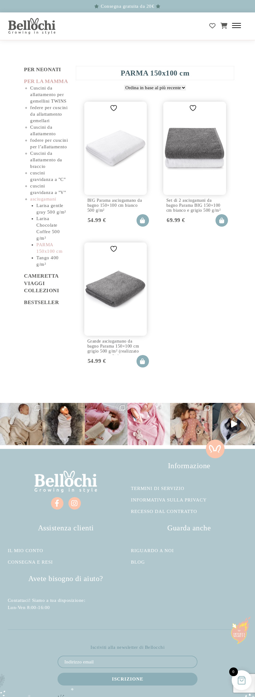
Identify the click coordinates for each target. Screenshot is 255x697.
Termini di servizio (157, 488)
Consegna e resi (30, 562)
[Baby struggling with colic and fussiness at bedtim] (64, 424)
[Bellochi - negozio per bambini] (32, 26)
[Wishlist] (212, 25)
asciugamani (43, 198)
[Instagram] (74, 503)
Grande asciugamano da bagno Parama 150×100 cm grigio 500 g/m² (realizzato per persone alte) (113, 345)
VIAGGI (34, 283)
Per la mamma (46, 81)
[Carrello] (224, 25)
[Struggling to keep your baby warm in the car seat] (233, 424)
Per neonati (42, 69)
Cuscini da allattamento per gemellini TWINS (48, 94)
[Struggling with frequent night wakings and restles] (21, 424)
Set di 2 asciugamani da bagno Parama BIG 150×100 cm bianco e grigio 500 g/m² (193, 204)
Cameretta (41, 276)
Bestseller (41, 302)
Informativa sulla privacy (169, 500)
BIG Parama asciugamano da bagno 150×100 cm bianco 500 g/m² (114, 204)
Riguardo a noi (152, 550)
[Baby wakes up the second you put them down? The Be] (106, 424)
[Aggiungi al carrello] (143, 220)
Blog (138, 562)
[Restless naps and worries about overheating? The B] (149, 424)
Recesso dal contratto (164, 511)
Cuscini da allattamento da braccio (46, 160)
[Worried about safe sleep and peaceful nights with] (191, 424)
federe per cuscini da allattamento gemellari (48, 114)
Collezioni (41, 290)
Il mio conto (25, 550)
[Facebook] (57, 503)
